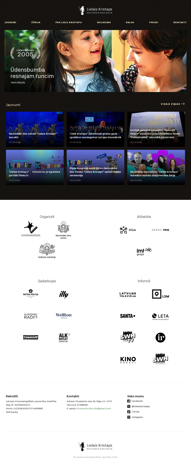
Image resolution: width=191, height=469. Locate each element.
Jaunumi (10, 22)
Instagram (137, 417)
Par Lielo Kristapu (69, 22)
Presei (153, 22)
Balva (130, 22)
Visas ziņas (171, 104)
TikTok (135, 411)
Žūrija (35, 22)
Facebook (137, 401)
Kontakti (180, 22)
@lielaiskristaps (141, 406)
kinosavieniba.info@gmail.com (94, 408)
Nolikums (104, 22)
